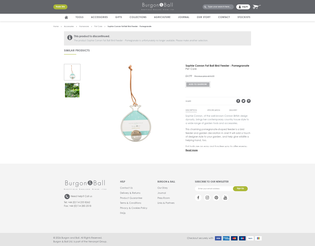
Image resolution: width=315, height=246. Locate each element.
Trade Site (60, 7)
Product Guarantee (131, 198)
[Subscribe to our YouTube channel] (225, 197)
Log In (245, 7)
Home (56, 26)
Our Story (204, 17)
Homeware (84, 26)
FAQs (123, 213)
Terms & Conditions (130, 203)
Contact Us (126, 188)
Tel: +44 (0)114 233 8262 (77, 202)
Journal (183, 17)
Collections (138, 17)
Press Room (164, 198)
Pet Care (98, 26)
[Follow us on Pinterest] (216, 197)
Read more (192, 150)
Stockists (244, 17)
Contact (224, 17)
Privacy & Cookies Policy (133, 208)
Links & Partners (166, 203)
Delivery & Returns (130, 193)
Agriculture (162, 17)
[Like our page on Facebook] (198, 197)
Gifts (118, 17)
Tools (80, 17)
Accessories (99, 17)
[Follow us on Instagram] (207, 197)
